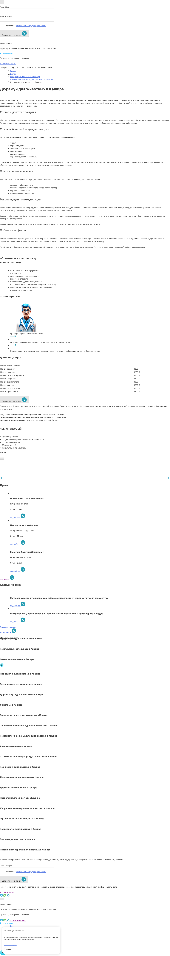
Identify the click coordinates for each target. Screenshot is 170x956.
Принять (9, 949)
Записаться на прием (12, 35)
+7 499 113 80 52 (7, 892)
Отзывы (42, 67)
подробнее (15, 517)
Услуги (4, 67)
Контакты (31, 67)
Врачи (15, 67)
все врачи (5, 579)
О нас (22, 67)
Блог (50, 67)
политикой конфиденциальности (31, 26)
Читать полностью (10, 945)
